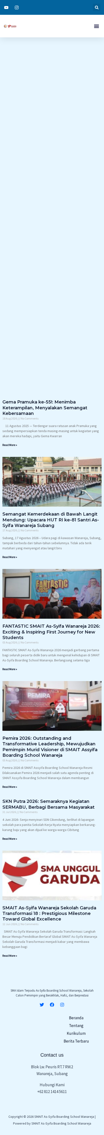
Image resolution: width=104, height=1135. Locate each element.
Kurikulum (76, 1033)
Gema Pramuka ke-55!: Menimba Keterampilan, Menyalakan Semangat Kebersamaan (44, 407)
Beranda (76, 1017)
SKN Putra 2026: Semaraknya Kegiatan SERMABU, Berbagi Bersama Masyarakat (48, 804)
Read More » (9, 445)
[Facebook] (52, 1005)
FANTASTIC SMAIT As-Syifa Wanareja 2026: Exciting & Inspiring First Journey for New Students (51, 632)
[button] (96, 7)
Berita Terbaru (76, 1041)
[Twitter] (42, 1005)
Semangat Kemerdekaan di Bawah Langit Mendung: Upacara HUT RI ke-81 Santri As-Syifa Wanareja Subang (50, 519)
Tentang (76, 1025)
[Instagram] (62, 1005)
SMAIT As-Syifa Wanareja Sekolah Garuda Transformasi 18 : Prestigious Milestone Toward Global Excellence (49, 913)
